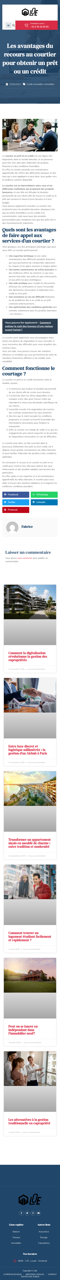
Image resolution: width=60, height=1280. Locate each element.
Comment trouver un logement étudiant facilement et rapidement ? (29, 936)
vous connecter (24, 558)
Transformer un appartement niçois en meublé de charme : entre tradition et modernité (29, 843)
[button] (8, 25)
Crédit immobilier (35, 84)
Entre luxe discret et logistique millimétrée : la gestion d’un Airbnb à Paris (27, 749)
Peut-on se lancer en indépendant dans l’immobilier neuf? (23, 1030)
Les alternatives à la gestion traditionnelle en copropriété (29, 1121)
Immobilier (49, 84)
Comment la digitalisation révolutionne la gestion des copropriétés (27, 656)
